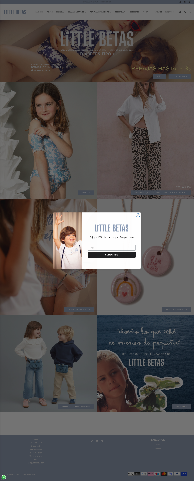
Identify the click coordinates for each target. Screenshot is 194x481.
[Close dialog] (138, 215)
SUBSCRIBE (111, 254)
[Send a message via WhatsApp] (3, 477)
